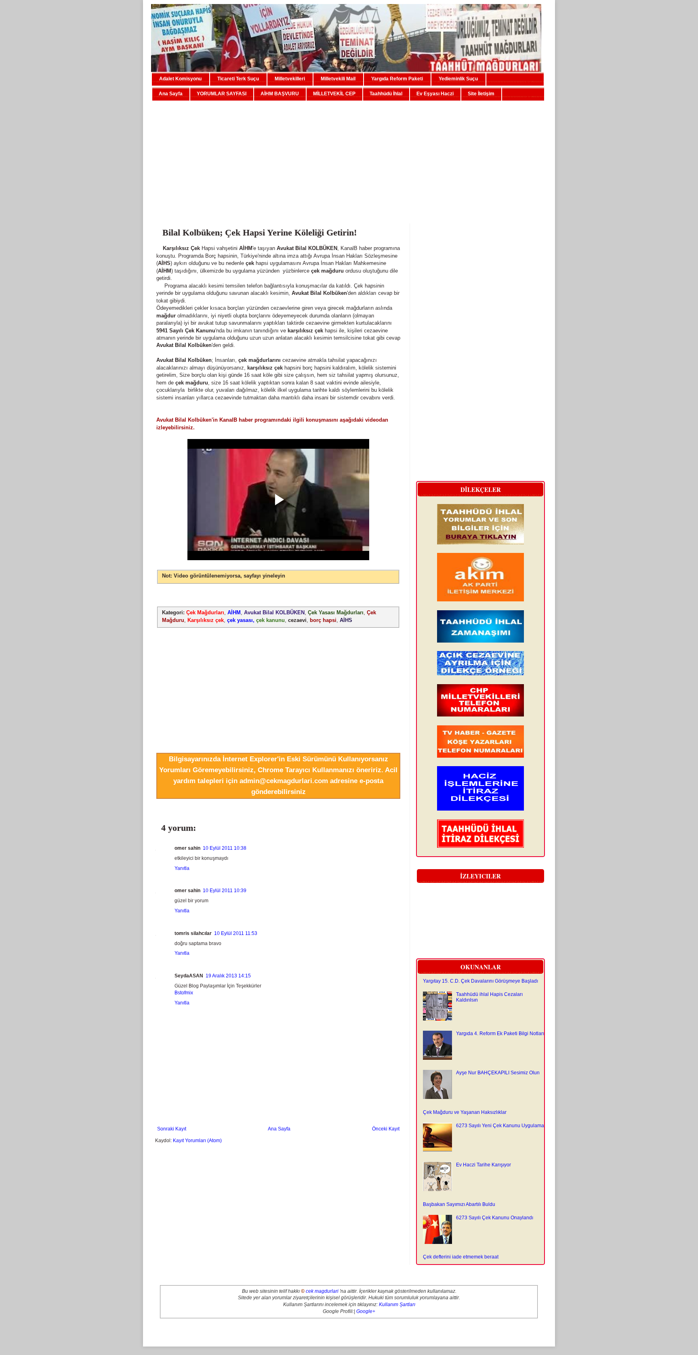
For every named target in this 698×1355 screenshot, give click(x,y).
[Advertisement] (349, 158)
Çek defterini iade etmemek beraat (460, 1257)
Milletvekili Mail (338, 79)
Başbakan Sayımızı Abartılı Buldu (459, 1204)
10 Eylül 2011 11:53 (235, 933)
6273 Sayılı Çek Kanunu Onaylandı (494, 1218)
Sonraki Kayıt (171, 1129)
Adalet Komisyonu (180, 79)
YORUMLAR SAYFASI (221, 94)
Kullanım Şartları (397, 1304)
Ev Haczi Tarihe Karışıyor (483, 1165)
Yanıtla (181, 868)
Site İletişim (481, 94)
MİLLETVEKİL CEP (334, 94)
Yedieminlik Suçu (458, 79)
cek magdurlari (322, 1291)
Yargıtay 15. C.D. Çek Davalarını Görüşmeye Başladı (480, 981)
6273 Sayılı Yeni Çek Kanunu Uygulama (500, 1125)
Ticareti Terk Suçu (238, 79)
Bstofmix (183, 993)
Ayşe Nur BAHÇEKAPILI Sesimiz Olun (498, 1073)
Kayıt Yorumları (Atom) (197, 1140)
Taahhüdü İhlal (386, 94)
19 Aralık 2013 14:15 (228, 976)
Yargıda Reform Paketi (397, 79)
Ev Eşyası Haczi (435, 94)
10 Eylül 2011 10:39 (224, 890)
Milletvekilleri (290, 79)
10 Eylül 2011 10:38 (224, 848)
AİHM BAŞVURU (280, 94)
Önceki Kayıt (385, 1129)
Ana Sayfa (171, 94)
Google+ (365, 1311)
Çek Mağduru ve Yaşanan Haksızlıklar (465, 1112)
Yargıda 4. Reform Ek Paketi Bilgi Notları (500, 1033)
